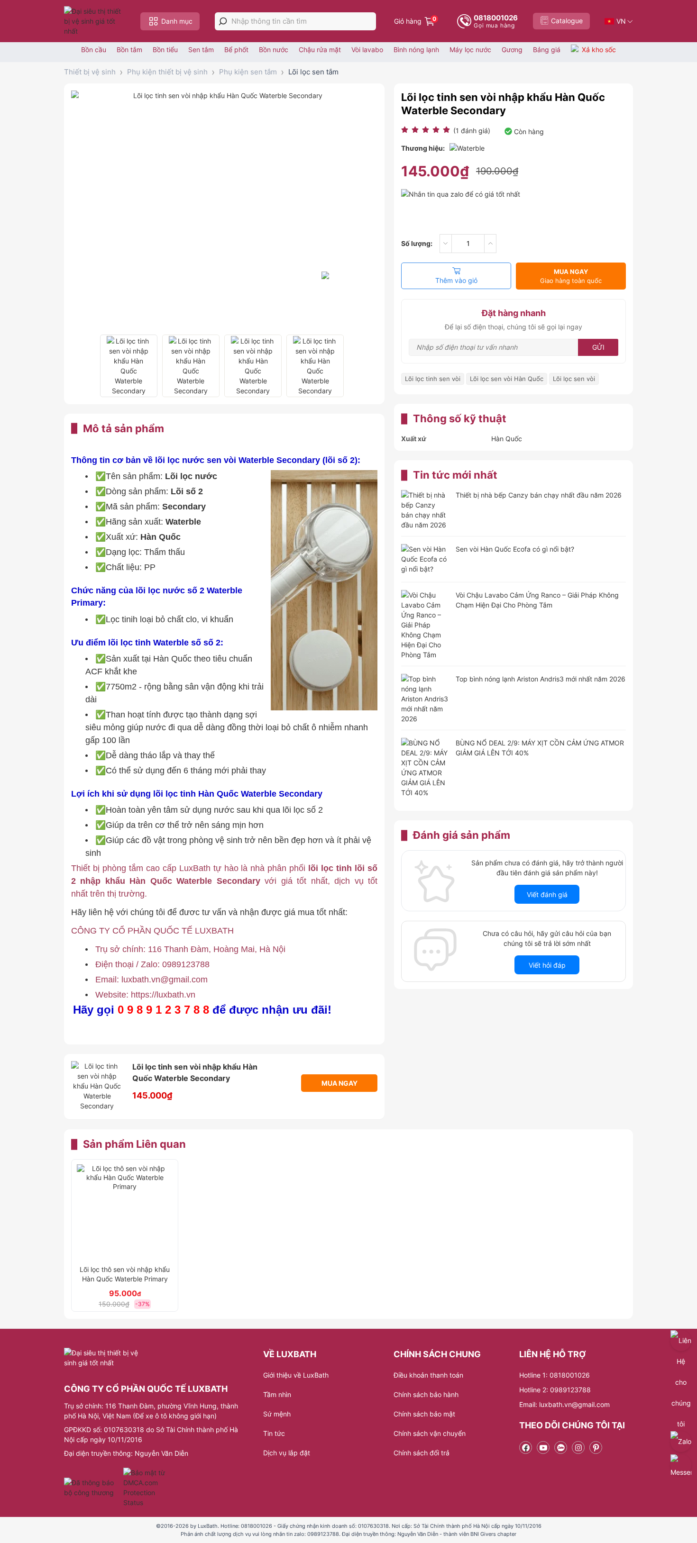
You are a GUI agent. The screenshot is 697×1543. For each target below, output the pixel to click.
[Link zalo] (560, 1447)
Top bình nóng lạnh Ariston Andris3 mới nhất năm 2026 (540, 679)
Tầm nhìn (277, 1394)
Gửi (598, 347)
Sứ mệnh (277, 1414)
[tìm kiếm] (223, 21)
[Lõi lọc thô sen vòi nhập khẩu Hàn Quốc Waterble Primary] (125, 1212)
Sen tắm (201, 49)
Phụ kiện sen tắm (248, 71)
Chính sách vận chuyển (430, 1433)
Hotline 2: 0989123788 (555, 1390)
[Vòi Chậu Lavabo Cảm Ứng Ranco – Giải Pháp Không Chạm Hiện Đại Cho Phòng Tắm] (425, 625)
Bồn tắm (129, 49)
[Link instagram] (578, 1447)
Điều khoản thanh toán (428, 1375)
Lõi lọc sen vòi (574, 378)
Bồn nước (273, 49)
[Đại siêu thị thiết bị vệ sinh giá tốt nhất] (95, 21)
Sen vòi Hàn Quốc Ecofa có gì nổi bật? (515, 549)
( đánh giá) (471, 131)
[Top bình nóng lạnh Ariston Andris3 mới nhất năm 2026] (425, 699)
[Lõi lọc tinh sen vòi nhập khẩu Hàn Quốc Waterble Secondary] (128, 366)
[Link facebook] (525, 1447)
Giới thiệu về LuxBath (296, 1375)
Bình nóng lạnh (416, 49)
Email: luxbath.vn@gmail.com (564, 1404)
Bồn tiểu (165, 49)
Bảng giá (546, 49)
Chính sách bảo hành (426, 1394)
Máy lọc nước (470, 49)
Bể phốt (236, 49)
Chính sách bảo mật (424, 1414)
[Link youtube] (543, 1447)
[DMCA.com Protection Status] (145, 1487)
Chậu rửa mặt (320, 49)
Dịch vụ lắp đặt (286, 1453)
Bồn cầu (93, 49)
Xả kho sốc (599, 49)
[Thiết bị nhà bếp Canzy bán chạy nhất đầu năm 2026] (425, 510)
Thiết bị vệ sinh (90, 71)
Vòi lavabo (367, 49)
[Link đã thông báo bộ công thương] (92, 1488)
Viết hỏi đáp (547, 965)
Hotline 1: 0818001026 (554, 1375)
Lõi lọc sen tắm (313, 71)
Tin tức (274, 1433)
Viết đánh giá (547, 894)
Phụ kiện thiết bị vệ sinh (167, 71)
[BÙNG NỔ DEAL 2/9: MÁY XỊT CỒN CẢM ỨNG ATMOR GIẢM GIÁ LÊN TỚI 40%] (425, 768)
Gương (512, 49)
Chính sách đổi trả (421, 1453)
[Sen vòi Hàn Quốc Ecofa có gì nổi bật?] (425, 560)
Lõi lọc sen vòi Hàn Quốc (506, 378)
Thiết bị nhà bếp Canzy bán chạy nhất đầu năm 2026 (539, 495)
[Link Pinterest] (595, 1447)
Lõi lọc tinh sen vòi (432, 378)
